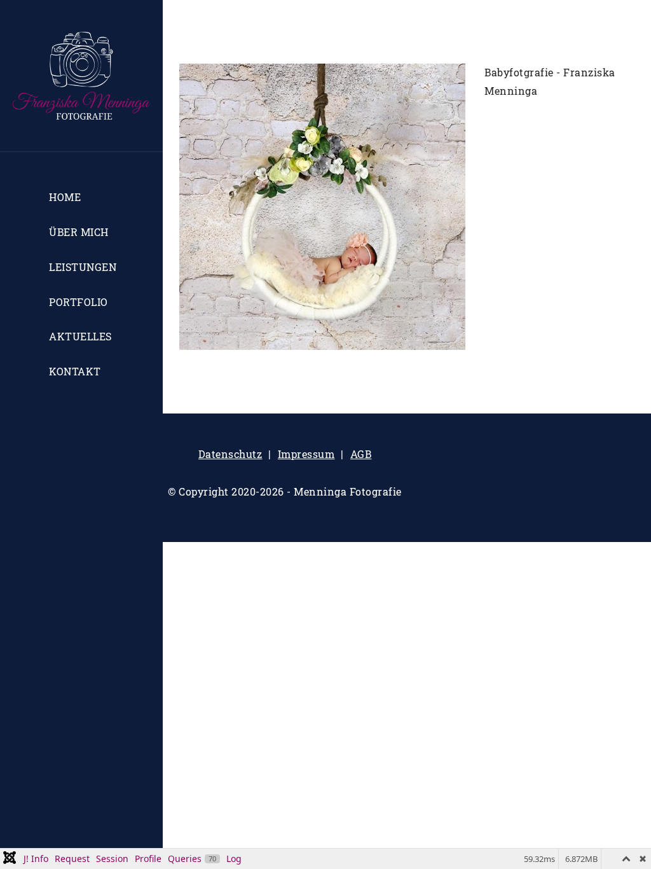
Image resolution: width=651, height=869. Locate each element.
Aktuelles (80, 336)
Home (65, 197)
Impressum (306, 454)
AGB (361, 454)
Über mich (79, 232)
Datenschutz (230, 454)
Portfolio (78, 302)
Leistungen (82, 267)
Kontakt (75, 371)
